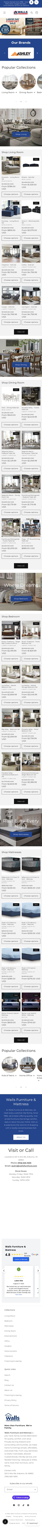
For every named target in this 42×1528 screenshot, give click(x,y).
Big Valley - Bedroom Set (11, 729)
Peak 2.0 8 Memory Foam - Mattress (9, 969)
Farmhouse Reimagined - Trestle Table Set (10, 540)
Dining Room (26, 92)
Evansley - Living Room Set (10, 222)
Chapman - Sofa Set (9, 265)
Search (7, 1375)
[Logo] (21, 53)
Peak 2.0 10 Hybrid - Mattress (29, 969)
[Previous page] (4, 53)
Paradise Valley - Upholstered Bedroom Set (10, 774)
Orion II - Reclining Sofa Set (30, 222)
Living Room (8, 92)
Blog (6, 1380)
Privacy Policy (10, 1400)
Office (7, 1341)
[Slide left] (16, 101)
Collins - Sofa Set (28, 265)
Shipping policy (14, 1523)
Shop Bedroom (21, 599)
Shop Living (21, 134)
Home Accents (10, 1351)
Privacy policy (18, 1516)
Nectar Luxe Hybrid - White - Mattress (29, 1014)
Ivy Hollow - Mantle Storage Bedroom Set (30, 686)
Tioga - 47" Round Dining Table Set (31, 540)
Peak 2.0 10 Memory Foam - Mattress (29, 923)
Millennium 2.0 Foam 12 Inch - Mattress (10, 878)
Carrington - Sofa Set (29, 307)
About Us (21, 1137)
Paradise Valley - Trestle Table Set (30, 408)
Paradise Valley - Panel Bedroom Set (30, 730)
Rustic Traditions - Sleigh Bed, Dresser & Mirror (11, 642)
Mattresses (9, 1326)
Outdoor (8, 1346)
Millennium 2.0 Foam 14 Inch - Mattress (30, 878)
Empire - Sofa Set (28, 177)
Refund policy (30, 1520)
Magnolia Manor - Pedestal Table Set (8, 452)
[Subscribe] (34, 1489)
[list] (21, 53)
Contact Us (9, 1385)
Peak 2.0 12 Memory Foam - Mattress (9, 923)
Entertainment (10, 1336)
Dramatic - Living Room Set (10, 178)
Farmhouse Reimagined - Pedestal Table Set (30, 496)
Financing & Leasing (13, 1361)
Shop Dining (21, 365)
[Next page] (37, 53)
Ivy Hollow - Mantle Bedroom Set (9, 686)
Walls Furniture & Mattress (19, 1513)
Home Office (25, 1075)
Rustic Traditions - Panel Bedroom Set (31, 642)
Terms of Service (11, 1405)
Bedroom (8, 1321)
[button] (4, 12)
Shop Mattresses (21, 834)
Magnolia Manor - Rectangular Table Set (30, 452)
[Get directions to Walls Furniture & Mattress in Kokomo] (31, 2)
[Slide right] (26, 101)
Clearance (8, 1356)
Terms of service (30, 1516)
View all (21, 332)
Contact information (16, 1520)
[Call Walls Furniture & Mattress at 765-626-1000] (36, 2)
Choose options (11, 194)
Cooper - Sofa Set (8, 307)
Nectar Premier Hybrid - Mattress (10, 1014)
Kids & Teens (8, 1075)
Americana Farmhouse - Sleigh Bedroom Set (31, 774)
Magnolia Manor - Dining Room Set (11, 496)
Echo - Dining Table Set (10, 407)
